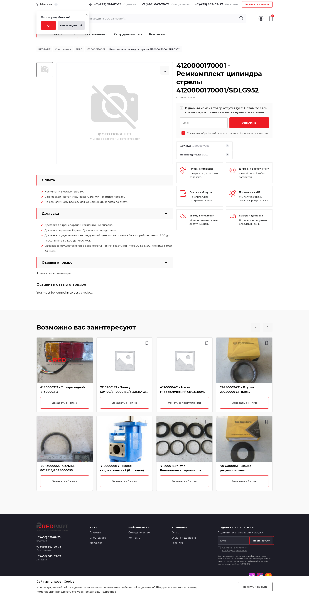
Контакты (157, 34)
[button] (255, 327)
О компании (95, 34)
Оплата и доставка (184, 537)
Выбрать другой (71, 25)
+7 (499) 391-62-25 (107, 4)
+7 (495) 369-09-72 (209, 4)
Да (48, 25)
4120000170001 (96, 49)
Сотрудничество (128, 34)
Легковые (96, 543)
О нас (175, 532)
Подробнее (108, 591)
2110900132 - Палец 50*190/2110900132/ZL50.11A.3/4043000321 (124, 392)
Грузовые (96, 532)
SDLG (78, 49)
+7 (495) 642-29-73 (155, 4)
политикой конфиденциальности (248, 133)
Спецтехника (63, 49)
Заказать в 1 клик (64, 402)
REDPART (44, 49)
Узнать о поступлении (184, 402)
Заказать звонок (257, 4)
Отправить (249, 122)
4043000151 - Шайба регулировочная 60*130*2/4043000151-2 (237, 470)
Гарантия (177, 543)
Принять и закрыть (255, 586)
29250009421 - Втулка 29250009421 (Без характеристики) (237, 392)
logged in (62, 292)
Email (186, 122)
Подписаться (261, 540)
